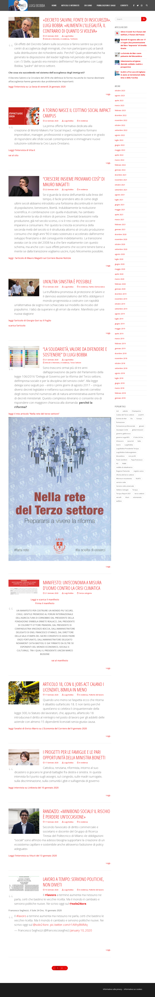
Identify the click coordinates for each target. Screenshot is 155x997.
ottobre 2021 (120, 185)
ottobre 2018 (120, 363)
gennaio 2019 (120, 348)
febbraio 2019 (120, 343)
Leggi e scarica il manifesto (45, 599)
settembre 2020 (121, 249)
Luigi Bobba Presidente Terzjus (127, 449)
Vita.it (127, 497)
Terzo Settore (75, 362)
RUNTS (138, 479)
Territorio (74, 39)
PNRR (124, 464)
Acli (117, 411)
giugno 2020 (119, 264)
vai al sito (13, 155)
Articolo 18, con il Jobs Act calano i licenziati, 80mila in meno (73, 687)
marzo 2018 (119, 388)
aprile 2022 (119, 155)
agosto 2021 (120, 195)
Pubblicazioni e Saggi (106, 5)
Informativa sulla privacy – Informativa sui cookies (122, 989)
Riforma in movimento (124, 479)
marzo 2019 (119, 338)
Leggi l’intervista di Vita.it (21, 150)
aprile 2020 (119, 274)
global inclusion (137, 430)
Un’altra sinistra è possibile (67, 281)
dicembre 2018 (120, 353)
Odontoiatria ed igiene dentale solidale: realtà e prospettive (132, 64)
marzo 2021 (119, 219)
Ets (132, 419)
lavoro (118, 445)
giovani (141, 426)
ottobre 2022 (120, 125)
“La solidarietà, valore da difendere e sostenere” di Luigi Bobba (75, 352)
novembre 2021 (121, 180)
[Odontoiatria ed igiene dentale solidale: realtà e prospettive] (117, 62)
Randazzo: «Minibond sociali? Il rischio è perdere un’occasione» (76, 814)
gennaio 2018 (120, 398)
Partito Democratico (97, 287)
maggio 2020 (120, 269)
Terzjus (135, 490)
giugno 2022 (119, 145)
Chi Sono (88, 5)
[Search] (144, 19)
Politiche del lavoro (96, 695)
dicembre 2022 (120, 115)
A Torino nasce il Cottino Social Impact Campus (77, 113)
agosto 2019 (120, 314)
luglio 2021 (119, 200)
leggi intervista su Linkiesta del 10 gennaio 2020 (33, 787)
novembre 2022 (121, 120)
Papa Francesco (137, 460)
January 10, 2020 (81, 930)
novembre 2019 (121, 299)
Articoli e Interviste (52, 39)
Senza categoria (85, 593)
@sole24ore (41, 925)
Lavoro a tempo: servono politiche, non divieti (73, 882)
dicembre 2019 (120, 294)
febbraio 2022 (120, 165)
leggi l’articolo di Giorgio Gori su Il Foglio (29, 320)
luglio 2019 (119, 319)
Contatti (124, 5)
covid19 (140, 415)
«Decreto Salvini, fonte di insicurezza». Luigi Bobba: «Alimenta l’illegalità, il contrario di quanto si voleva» (77, 25)
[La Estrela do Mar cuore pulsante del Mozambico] (117, 54)
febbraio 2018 (120, 393)
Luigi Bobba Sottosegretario (126, 452)
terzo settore (139, 494)
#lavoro (21, 916)
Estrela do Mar (121, 419)
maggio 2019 (120, 328)
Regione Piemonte (123, 471)
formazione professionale (125, 426)
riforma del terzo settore (125, 475)
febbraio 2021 (120, 224)
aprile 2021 (119, 214)
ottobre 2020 (120, 244)
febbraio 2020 (120, 284)
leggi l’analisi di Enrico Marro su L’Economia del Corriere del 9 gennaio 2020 (47, 728)
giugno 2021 (119, 204)
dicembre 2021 (120, 175)
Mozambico (120, 456)
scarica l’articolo (16, 325)
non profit (132, 456)
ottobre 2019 (120, 304)
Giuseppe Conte (122, 430)
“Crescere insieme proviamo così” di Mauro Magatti (74, 181)
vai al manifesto (59, 660)
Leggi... (108, 94)
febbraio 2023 (120, 110)
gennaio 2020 (120, 289)
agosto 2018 (120, 373)
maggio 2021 (120, 209)
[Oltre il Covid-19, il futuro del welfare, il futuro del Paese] (117, 33)
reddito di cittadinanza (124, 467)
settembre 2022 (121, 130)
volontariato (137, 497)
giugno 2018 (119, 383)
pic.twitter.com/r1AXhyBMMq (69, 925)
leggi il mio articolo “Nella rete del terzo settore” (33, 413)
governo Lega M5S (123, 437)
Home (54, 5)
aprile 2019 (119, 333)
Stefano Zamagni (122, 490)
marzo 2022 (119, 160)
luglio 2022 (119, 140)
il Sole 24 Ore (138, 437)
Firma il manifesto (44, 603)
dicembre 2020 (120, 234)
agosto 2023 (120, 95)
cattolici (125, 411)
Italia (139, 441)
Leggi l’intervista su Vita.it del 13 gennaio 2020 (32, 855)
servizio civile (121, 482)
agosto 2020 (120, 254)
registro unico (139, 471)
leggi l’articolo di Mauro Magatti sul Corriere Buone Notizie (39, 258)
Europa (139, 419)
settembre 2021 (121, 190)
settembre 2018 (121, 368)
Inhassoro (120, 441)
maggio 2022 (120, 150)
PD (117, 464)
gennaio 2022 (120, 170)
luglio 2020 (119, 259)
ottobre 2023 (120, 90)
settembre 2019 (121, 309)
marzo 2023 (119, 105)
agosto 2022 (120, 135)
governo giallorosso (123, 434)
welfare (119, 501)
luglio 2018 (119, 378)
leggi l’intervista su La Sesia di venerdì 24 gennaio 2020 (37, 86)
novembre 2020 (121, 239)
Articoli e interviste (70, 5)
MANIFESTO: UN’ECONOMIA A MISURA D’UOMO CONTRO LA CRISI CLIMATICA (72, 585)
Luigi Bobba (36, 5)
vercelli (118, 497)
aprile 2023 (119, 100)
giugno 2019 (119, 323)
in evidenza (65, 39)
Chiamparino (136, 411)
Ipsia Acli (131, 441)
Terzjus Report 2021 (123, 494)
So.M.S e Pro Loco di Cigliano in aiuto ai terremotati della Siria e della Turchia (133, 75)
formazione (120, 422)
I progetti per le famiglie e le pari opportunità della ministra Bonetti (74, 755)
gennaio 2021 (120, 229)
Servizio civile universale (125, 486)
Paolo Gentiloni (121, 460)
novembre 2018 (121, 358)
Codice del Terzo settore (125, 415)
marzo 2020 (119, 279)
